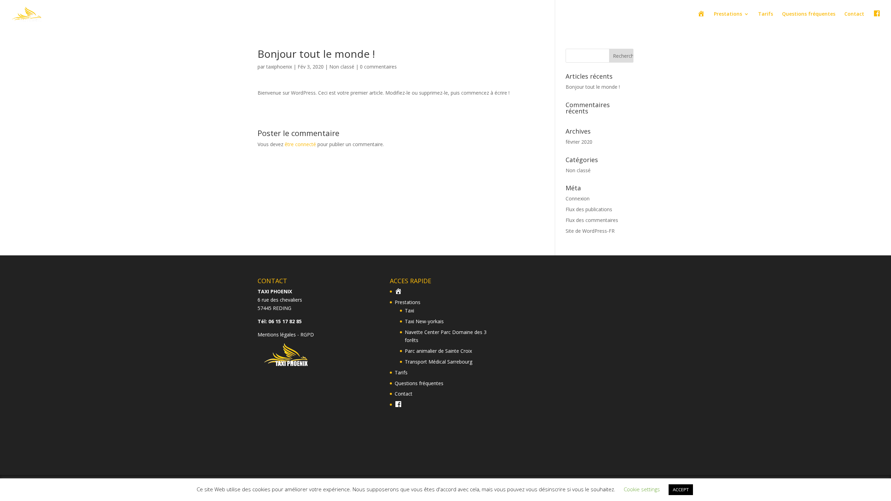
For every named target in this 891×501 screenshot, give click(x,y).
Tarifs (765, 14)
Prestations (728, 14)
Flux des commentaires (592, 220)
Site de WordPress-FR (590, 231)
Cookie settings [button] (642, 489)
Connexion (578, 198)
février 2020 (579, 141)
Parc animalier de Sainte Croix (438, 351)
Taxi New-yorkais (424, 321)
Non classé (341, 66)
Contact (854, 14)
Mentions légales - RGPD (286, 334)
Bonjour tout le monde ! (593, 87)
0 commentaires (378, 66)
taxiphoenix (279, 66)
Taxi (409, 310)
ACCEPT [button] (681, 489)
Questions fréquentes (808, 14)
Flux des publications (589, 209)
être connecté (300, 144)
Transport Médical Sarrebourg (438, 361)
